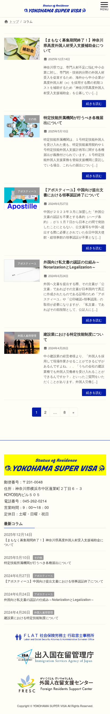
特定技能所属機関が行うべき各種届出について (73, 120)
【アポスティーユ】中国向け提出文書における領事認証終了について (73, 192)
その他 (38, 557)
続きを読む (94, 103)
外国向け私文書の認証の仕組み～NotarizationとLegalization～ (72, 264)
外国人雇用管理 (43, 612)
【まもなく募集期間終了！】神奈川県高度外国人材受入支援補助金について (73, 45)
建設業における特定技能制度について (73, 336)
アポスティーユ (43, 576)
